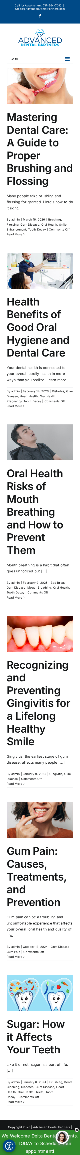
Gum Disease (29, 224)
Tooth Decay (37, 229)
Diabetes (58, 391)
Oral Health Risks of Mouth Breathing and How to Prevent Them (35, 512)
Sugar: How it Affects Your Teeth (36, 1036)
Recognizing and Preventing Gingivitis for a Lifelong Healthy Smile (38, 703)
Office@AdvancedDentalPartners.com (40, 8)
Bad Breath (58, 582)
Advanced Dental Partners (51, 1127)
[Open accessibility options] (9, 1145)
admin (15, 219)
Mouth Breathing (39, 587)
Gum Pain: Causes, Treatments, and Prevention (36, 876)
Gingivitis (55, 774)
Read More (14, 234)
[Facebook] (40, 16)
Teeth (40, 1092)
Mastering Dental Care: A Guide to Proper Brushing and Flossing (40, 148)
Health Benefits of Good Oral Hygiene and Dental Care (38, 327)
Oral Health (49, 224)
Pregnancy (14, 401)
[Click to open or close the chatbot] (62, 1137)
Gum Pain (13, 952)
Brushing (54, 219)
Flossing (13, 224)
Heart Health (29, 396)
